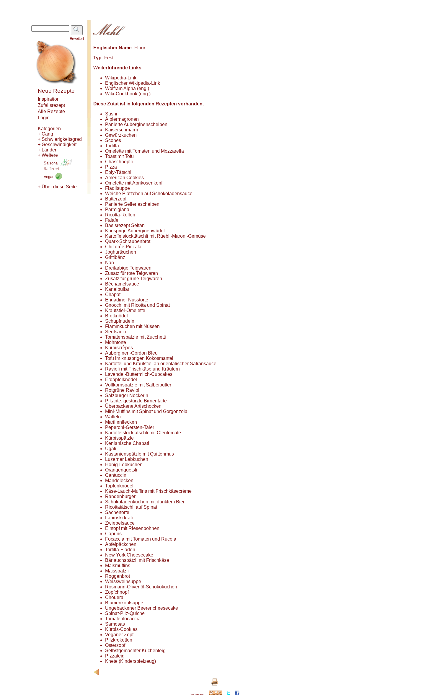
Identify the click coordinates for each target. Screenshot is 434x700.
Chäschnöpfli (119, 161)
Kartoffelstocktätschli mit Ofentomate (143, 432)
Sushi (111, 113)
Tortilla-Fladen (120, 549)
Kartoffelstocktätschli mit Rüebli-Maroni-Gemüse (155, 236)
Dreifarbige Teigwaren (128, 267)
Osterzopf (115, 645)
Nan (109, 262)
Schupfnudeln (119, 321)
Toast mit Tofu (119, 156)
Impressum (197, 694)
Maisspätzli (117, 570)
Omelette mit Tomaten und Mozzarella (144, 151)
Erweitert (77, 39)
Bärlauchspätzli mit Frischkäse (137, 560)
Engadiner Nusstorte (126, 299)
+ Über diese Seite (57, 186)
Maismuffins (117, 565)
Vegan (50, 176)
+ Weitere (48, 155)
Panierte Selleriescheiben (132, 204)
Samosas (115, 623)
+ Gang (45, 133)
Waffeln (113, 416)
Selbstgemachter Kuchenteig (135, 650)
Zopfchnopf (117, 592)
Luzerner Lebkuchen (126, 459)
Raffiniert (51, 169)
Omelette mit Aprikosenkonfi (134, 182)
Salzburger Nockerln (126, 395)
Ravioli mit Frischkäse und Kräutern (142, 368)
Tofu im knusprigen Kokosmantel (139, 358)
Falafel (112, 220)
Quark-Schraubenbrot (127, 241)
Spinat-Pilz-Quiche (125, 613)
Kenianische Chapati (127, 443)
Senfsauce (116, 331)
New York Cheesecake (129, 554)
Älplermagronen (122, 119)
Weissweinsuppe (123, 581)
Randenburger (120, 496)
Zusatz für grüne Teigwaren (133, 278)
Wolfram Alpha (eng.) (127, 88)
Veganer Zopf (119, 634)
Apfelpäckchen (120, 544)
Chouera (114, 597)
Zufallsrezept (51, 105)
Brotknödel (116, 315)
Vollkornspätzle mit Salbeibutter (138, 384)
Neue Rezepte (56, 91)
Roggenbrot (117, 576)
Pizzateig (115, 655)
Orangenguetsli (121, 469)
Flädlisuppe (117, 188)
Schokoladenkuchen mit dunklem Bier (145, 501)
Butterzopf (115, 198)
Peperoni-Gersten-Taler (129, 427)
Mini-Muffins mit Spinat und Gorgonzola (146, 411)
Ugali (110, 448)
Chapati (113, 294)
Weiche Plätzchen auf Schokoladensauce (148, 193)
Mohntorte (115, 342)
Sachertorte (117, 512)
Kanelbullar (117, 289)
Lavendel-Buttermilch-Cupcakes (138, 374)
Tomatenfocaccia (123, 618)
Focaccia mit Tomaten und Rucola (140, 538)
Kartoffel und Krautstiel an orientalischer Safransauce (160, 363)
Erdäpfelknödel (121, 379)
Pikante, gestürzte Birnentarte (136, 400)
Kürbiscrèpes (119, 347)
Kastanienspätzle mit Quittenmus (139, 453)
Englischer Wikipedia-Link (132, 83)
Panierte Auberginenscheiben (136, 124)
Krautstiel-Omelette (125, 310)
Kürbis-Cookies (121, 629)
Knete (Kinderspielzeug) (130, 661)
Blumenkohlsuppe (124, 602)
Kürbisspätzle (119, 437)
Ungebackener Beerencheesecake (141, 608)
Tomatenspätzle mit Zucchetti (135, 337)
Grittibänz (115, 257)
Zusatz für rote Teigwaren (131, 273)
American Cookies (124, 177)
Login (44, 117)
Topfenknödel (119, 485)
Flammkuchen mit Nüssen (132, 326)
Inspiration (49, 99)
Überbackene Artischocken (133, 406)
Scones (113, 140)
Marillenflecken (121, 422)
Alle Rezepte (51, 111)
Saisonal (52, 163)
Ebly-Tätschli (119, 172)
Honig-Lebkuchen (124, 464)
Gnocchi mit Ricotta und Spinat (137, 305)
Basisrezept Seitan (125, 225)
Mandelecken (119, 480)
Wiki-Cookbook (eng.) (128, 93)
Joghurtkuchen (120, 251)
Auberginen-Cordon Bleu (131, 352)
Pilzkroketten (118, 639)
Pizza (111, 166)
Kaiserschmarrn (121, 129)
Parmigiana (117, 209)
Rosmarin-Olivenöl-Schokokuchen (141, 586)
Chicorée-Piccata (123, 246)
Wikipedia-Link (120, 77)
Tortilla (112, 145)
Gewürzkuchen (121, 135)
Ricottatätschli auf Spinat (131, 507)
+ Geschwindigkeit (57, 144)
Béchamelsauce (122, 283)
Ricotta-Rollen (120, 214)
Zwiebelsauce (120, 523)
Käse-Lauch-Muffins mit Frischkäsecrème (148, 491)
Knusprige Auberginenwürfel (135, 230)
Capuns (113, 533)
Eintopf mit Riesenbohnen (132, 528)
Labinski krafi (119, 517)
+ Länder (47, 149)
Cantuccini (116, 475)
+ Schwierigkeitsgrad (60, 139)
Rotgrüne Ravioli (123, 390)
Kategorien (49, 128)
